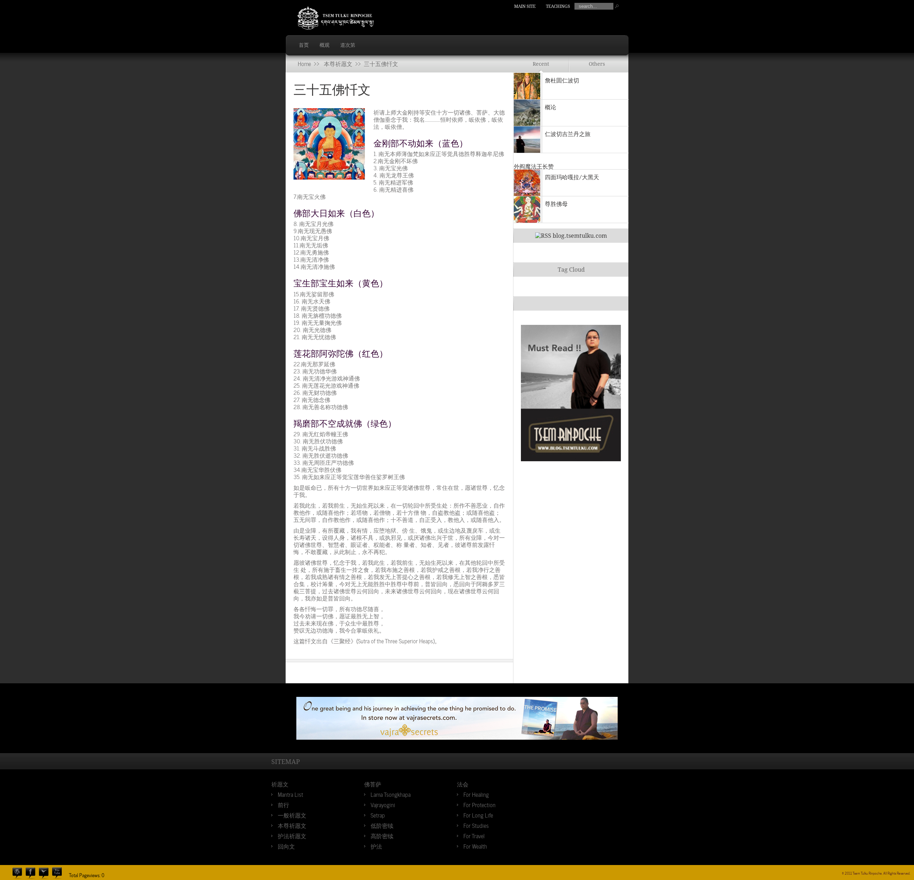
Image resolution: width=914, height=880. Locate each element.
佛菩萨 (372, 783)
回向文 (286, 845)
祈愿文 (279, 783)
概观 (325, 45)
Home (304, 63)
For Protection (479, 804)
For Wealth (475, 845)
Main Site (525, 6)
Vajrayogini (383, 804)
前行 (283, 804)
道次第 (347, 45)
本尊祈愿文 (338, 63)
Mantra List (290, 794)
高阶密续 (382, 835)
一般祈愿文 (292, 814)
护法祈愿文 (292, 835)
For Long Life (478, 814)
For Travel (473, 835)
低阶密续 (382, 825)
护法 (376, 845)
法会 (462, 783)
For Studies (476, 825)
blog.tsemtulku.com (580, 235)
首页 (304, 45)
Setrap (378, 814)
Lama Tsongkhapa (391, 794)
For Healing (476, 794)
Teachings (558, 6)
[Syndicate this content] (543, 235)
